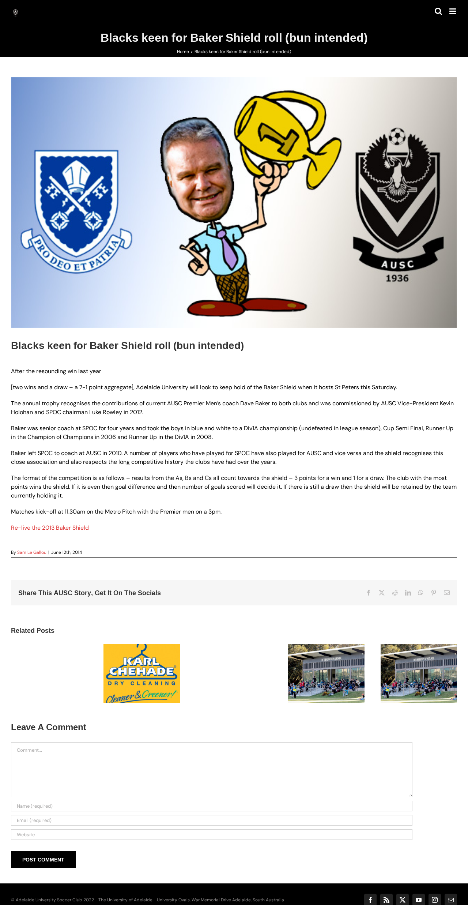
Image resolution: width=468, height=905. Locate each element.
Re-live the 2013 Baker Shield (50, 528)
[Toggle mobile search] (438, 11)
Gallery (150, 662)
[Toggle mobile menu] (453, 11)
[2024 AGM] (326, 673)
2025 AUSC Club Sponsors (132, 662)
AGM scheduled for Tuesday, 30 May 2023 (409, 658)
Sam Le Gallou (31, 552)
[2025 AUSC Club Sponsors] (141, 673)
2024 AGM (317, 666)
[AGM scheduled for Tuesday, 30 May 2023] (419, 673)
